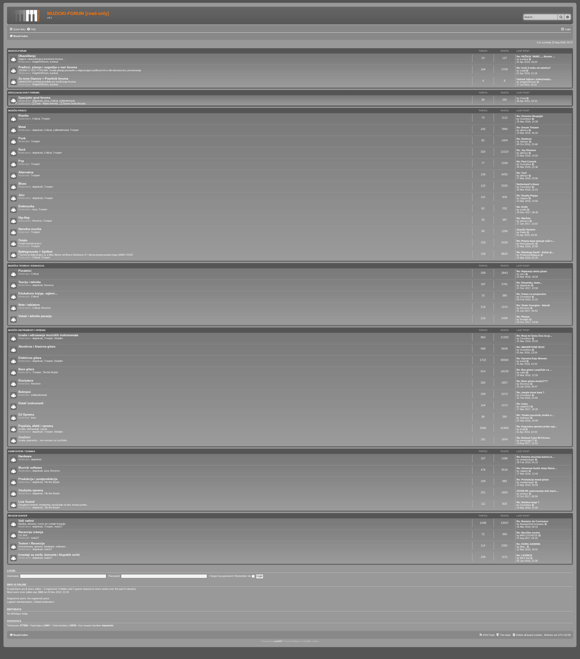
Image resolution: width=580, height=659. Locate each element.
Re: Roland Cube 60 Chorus (533, 437)
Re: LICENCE (524, 555)
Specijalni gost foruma (23, 92)
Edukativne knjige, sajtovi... (37, 293)
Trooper (45, 118)
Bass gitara (26, 369)
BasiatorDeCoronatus (532, 524)
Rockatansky (527, 243)
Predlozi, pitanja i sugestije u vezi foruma (47, 67)
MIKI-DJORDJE (529, 535)
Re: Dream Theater (528, 127)
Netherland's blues (528, 184)
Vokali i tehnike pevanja (35, 316)
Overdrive (525, 119)
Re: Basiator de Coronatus (532, 521)
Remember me (243, 576)
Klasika (23, 115)
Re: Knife (522, 207)
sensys (524, 493)
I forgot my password (221, 576)
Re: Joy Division (526, 150)
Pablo (523, 232)
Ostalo (22, 240)
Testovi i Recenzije (31, 543)
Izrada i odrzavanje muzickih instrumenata (48, 335)
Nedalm (58, 338)
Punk (22, 138)
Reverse (37, 220)
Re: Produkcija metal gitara (533, 479)
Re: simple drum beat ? (530, 392)
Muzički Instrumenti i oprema (27, 330)
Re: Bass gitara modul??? (532, 381)
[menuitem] (31, 29)
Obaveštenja (27, 56)
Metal (22, 127)
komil (523, 361)
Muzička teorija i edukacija (26, 266)
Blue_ (523, 546)
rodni (522, 372)
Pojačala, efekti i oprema (35, 426)
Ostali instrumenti (31, 403)
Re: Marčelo (524, 218)
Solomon (524, 417)
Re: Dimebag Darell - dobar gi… (535, 252)
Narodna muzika (29, 229)
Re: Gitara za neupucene (531, 294)
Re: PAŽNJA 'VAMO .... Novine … (536, 56)
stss (522, 274)
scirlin (523, 209)
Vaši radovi (26, 520)
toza (46, 100)
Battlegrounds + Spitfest (35, 251)
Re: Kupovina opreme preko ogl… (537, 426)
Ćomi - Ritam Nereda (46, 103)
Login (11, 570)
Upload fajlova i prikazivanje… (535, 79)
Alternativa (25, 172)
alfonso (524, 130)
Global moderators (44, 601)
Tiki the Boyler (50, 372)
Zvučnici (24, 437)
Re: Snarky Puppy (527, 195)
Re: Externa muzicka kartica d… (535, 457)
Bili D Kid (524, 558)
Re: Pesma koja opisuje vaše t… (536, 241)
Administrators (24, 601)
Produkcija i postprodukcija (37, 479)
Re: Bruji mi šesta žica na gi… (534, 335)
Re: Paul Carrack (526, 161)
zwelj (522, 70)
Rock (21, 149)
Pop (21, 161)
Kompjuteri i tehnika (21, 451)
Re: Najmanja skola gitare (532, 271)
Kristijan (524, 319)
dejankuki (37, 100)
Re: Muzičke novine (528, 532)
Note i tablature (29, 304)
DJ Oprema (26, 414)
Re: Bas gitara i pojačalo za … (534, 369)
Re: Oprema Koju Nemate (532, 358)
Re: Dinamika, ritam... (529, 282)
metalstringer (527, 459)
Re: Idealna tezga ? (528, 502)
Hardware (24, 456)
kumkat (54, 61)
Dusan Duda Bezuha (74, 103)
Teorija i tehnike (29, 282)
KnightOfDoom (40, 61)
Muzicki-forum (17, 51)
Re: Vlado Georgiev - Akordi (533, 305)
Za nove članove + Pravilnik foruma (43, 78)
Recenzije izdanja (30, 532)
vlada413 (525, 406)
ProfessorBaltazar (530, 255)
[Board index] (27, 14)
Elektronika (26, 206)
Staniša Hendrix (526, 229)
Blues (22, 183)
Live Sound (26, 501)
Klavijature (25, 380)
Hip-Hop (24, 217)
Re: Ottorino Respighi (530, 116)
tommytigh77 (527, 440)
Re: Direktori (524, 138)
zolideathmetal (67, 100)
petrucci (524, 221)
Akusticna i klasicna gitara (36, 346)
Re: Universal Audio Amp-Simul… (537, 468)
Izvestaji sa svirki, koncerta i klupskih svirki (49, 554)
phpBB (278, 641)
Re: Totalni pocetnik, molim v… (535, 415)
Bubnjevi (24, 392)
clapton (524, 198)
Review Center (17, 515)
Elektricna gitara (29, 358)
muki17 (58, 526)
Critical (54, 100)
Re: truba (522, 403)
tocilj (522, 429)
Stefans (524, 141)
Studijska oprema (30, 490)
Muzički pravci (17, 110)
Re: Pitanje (523, 316)
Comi (523, 98)
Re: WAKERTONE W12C (531, 347)
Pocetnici (24, 270)
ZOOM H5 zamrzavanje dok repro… (537, 491)
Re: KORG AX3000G (529, 544)
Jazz (21, 195)
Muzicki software (30, 467)
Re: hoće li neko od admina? (534, 67)
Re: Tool (522, 172)
